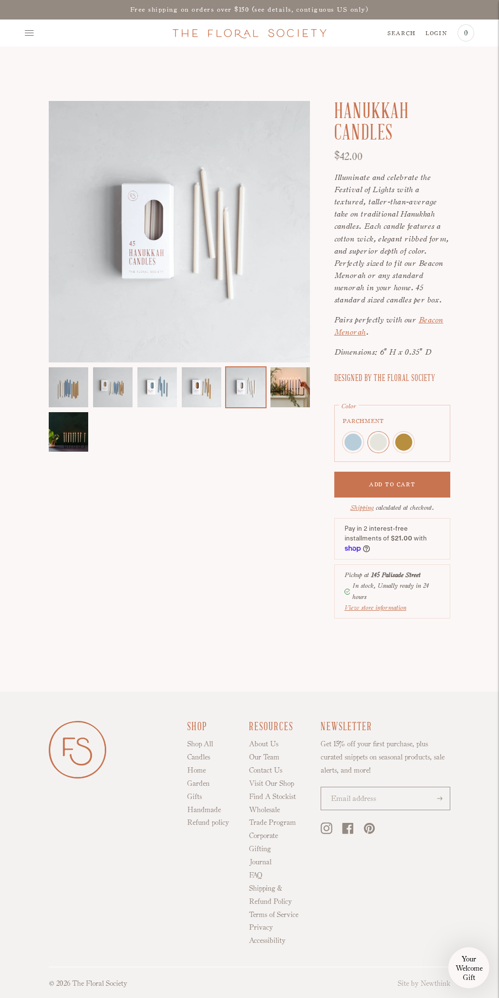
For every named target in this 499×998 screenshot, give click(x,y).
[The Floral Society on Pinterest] (369, 831)
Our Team (264, 757)
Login (436, 32)
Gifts (194, 796)
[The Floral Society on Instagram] (326, 831)
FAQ (255, 875)
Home (196, 770)
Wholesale (264, 809)
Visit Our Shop (271, 783)
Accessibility (267, 940)
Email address (349, 788)
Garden (198, 783)
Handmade (204, 809)
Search (401, 32)
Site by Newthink (424, 983)
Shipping (362, 507)
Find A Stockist (272, 796)
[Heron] (353, 442)
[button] (468, 967)
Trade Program (272, 822)
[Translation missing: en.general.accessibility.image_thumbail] (68, 387)
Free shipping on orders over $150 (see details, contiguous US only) (249, 9)
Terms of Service (273, 914)
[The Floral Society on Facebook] (348, 831)
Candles (198, 757)
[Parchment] (378, 442)
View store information (375, 607)
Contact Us (265, 770)
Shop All (200, 743)
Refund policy (208, 822)
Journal (260, 862)
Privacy (261, 927)
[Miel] (403, 442)
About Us (263, 743)
